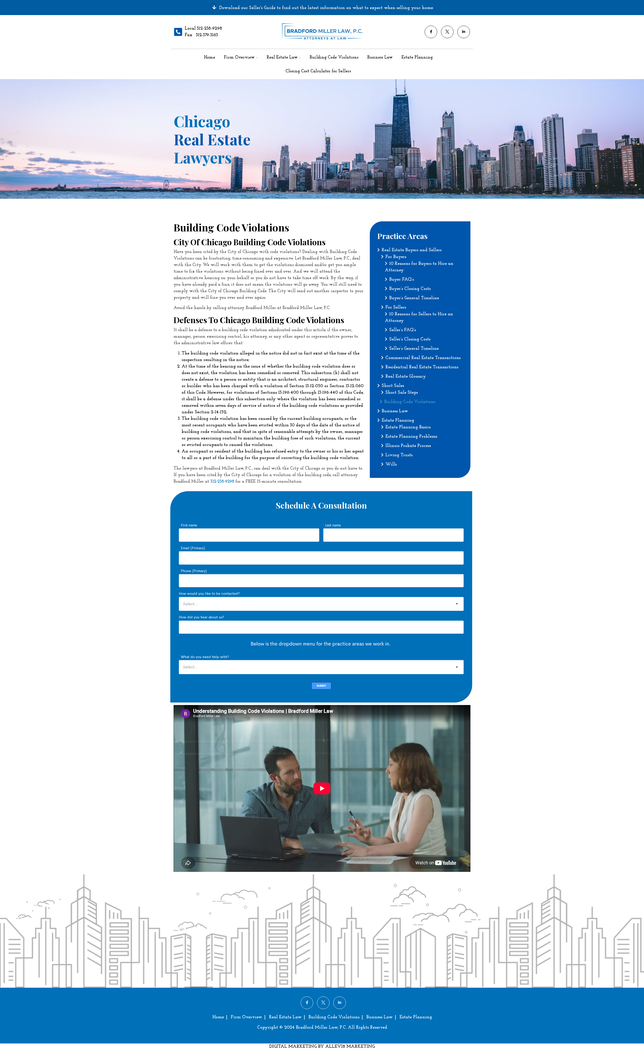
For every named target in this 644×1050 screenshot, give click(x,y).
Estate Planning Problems (411, 436)
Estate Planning (417, 57)
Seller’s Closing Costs (409, 339)
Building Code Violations (334, 57)
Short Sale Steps (401, 392)
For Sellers (395, 307)
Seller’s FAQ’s (402, 330)
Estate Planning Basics (408, 427)
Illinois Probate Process (408, 446)
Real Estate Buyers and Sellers (411, 250)
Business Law (380, 57)
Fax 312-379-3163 (201, 35)
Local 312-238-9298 (203, 28)
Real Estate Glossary (405, 376)
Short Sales (393, 386)
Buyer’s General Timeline (414, 298)
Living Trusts (399, 455)
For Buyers (395, 257)
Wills (391, 464)
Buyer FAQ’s (401, 279)
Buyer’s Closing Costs (410, 289)
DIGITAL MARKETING (293, 1046)
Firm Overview (239, 57)
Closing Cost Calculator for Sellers (318, 71)
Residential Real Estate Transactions (421, 367)
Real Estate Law (282, 57)
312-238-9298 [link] (222, 481)
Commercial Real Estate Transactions (423, 358)
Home (209, 57)
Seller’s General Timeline (414, 348)
